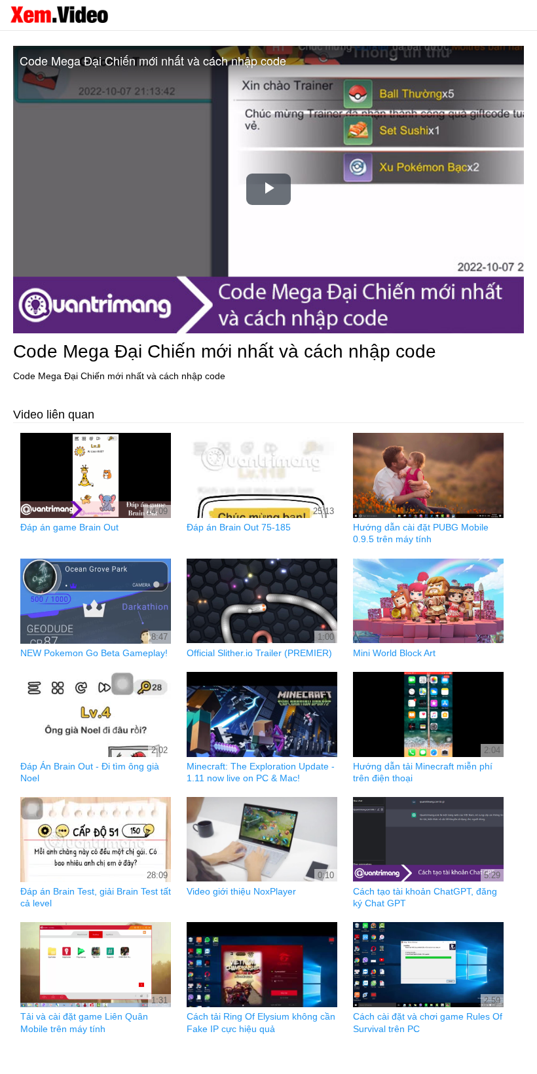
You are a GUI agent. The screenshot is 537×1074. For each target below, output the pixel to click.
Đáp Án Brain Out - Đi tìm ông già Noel (89, 772)
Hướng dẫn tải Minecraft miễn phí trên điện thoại (422, 772)
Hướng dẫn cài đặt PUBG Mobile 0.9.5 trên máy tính (421, 533)
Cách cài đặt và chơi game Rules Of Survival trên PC (427, 1022)
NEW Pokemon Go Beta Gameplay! (94, 653)
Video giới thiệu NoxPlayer (241, 891)
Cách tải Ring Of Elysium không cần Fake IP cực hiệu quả (261, 1022)
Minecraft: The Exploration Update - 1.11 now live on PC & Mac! (261, 772)
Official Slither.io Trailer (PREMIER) (259, 653)
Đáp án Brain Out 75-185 (239, 527)
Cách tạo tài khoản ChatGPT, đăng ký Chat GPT (425, 897)
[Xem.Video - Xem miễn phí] (59, 14)
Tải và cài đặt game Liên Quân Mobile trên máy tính (84, 1022)
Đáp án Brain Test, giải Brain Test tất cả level (95, 897)
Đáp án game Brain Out (69, 527)
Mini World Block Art (394, 653)
